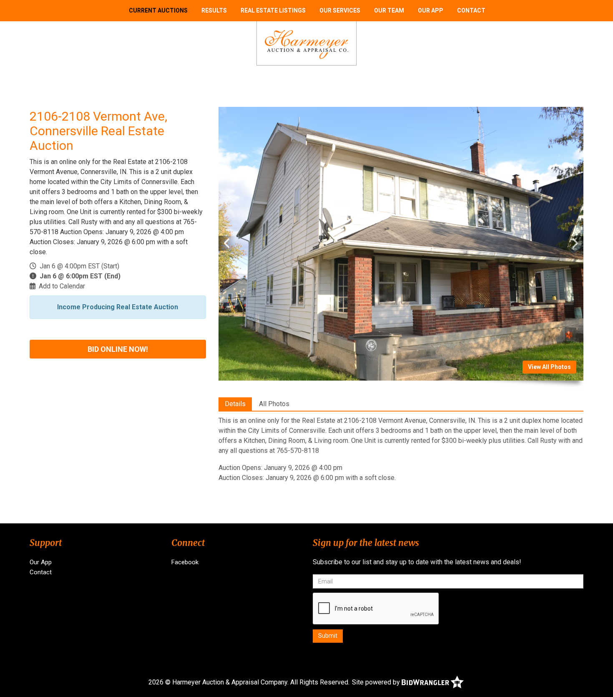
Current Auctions (158, 10)
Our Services (339, 10)
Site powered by (377, 682)
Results (214, 10)
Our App (430, 10)
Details (235, 404)
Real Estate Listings (273, 10)
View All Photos (549, 367)
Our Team (389, 10)
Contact (471, 10)
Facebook (184, 562)
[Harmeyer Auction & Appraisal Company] (306, 44)
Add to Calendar (62, 286)
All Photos (274, 404)
